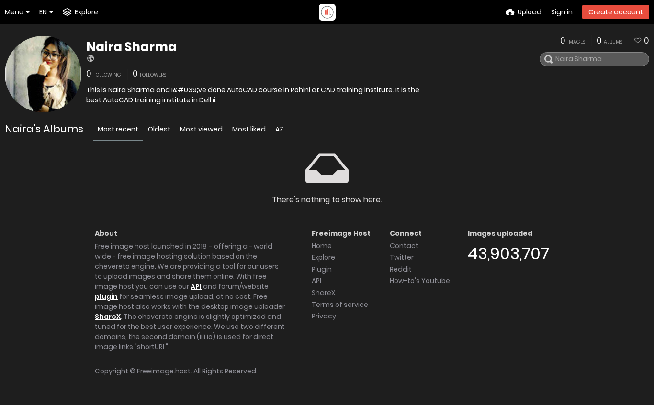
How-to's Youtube (420, 280)
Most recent (118, 129)
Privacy (324, 316)
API (196, 286)
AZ (279, 129)
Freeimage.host (164, 371)
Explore (323, 257)
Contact (404, 246)
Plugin (322, 269)
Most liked (249, 129)
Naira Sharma (131, 46)
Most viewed (201, 129)
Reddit (401, 269)
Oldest (159, 129)
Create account (615, 12)
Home (322, 246)
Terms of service (340, 304)
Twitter (402, 257)
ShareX (108, 316)
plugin (106, 296)
